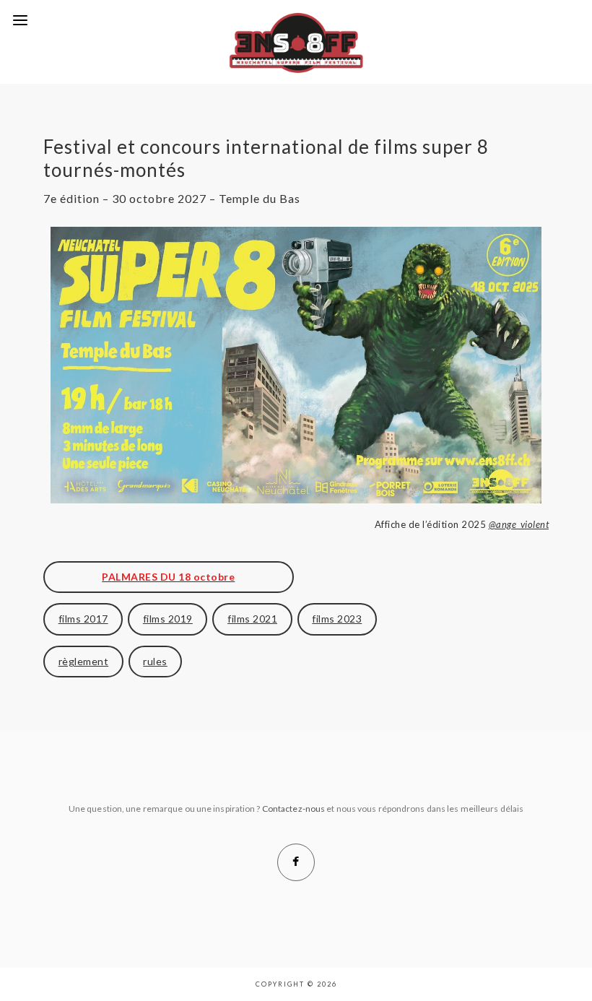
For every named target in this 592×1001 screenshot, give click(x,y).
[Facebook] (296, 862)
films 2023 (337, 618)
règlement (83, 661)
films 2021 (252, 618)
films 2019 (168, 618)
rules (155, 661)
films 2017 (83, 618)
